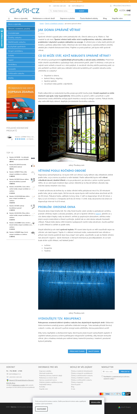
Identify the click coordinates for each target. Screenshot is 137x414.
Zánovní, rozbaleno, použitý (19, 29)
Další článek (94, 351)
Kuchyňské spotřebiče (17, 46)
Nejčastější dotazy (45, 384)
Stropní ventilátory (15, 51)
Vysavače (12, 69)
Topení (10, 60)
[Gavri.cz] (27, 11)
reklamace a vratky (18, 385)
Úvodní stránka (9, 18)
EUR (128, 15)
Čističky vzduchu (14, 37)
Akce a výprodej (21, 18)
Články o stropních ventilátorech (81, 373)
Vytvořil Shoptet (126, 407)
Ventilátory (12, 64)
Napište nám (117, 18)
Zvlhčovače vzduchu (16, 73)
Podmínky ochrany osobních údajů (50, 375)
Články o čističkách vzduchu (80, 378)
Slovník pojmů (75, 384)
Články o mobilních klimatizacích (82, 371)
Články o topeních (77, 382)
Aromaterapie (13, 33)
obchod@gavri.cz (15, 374)
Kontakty (42, 387)
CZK (125, 15)
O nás (73, 389)
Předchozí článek (77, 351)
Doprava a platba (67, 18)
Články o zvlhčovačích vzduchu (81, 380)
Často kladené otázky (89, 18)
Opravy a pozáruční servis (48, 380)
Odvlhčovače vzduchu (16, 42)
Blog (105, 18)
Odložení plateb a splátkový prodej (50, 382)
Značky (11, 78)
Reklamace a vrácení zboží (44, 18)
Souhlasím (95, 402)
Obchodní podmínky (46, 373)
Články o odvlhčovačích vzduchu (82, 375)
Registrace (126, 6)
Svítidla (11, 55)
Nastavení (41, 409)
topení (98, 214)
